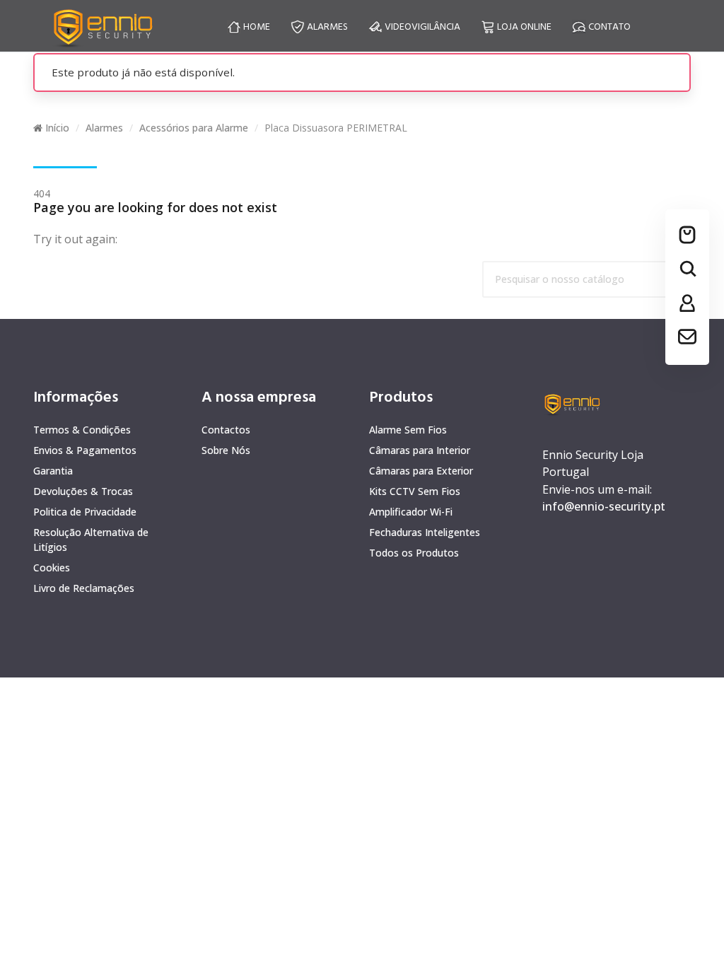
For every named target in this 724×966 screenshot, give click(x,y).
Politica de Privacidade (84, 511)
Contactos (226, 429)
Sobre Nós (226, 450)
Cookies (51, 567)
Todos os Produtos (414, 552)
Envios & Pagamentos (84, 450)
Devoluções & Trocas (83, 491)
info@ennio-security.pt (603, 506)
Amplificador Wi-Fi (410, 511)
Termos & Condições (82, 429)
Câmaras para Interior (419, 450)
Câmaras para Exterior (421, 470)
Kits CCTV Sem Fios (414, 491)
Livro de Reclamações (83, 588)
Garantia (53, 470)
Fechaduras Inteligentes (424, 532)
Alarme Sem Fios (408, 429)
